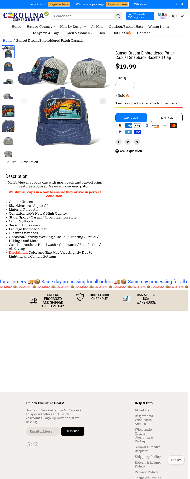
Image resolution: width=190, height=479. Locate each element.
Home (16, 26)
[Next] (103, 101)
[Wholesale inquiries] (140, 16)
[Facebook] (177, 4)
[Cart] (182, 16)
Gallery (11, 162)
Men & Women (79, 33)
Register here (58, 4)
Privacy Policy (146, 472)
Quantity (121, 78)
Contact (143, 33)
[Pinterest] (137, 142)
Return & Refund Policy (148, 464)
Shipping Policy (148, 457)
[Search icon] (118, 16)
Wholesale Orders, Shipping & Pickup (144, 435)
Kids (101, 33)
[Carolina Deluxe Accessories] (26, 16)
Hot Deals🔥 (122, 33)
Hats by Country (40, 26)
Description (29, 162)
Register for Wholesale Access (144, 420)
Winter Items (159, 26)
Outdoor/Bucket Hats (126, 26)
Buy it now (166, 117)
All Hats (97, 26)
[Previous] (24, 101)
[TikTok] (182, 4)
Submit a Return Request (147, 449)
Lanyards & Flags (46, 33)
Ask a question (131, 151)
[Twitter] (128, 142)
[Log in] (173, 16)
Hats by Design (72, 26)
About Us (142, 410)
